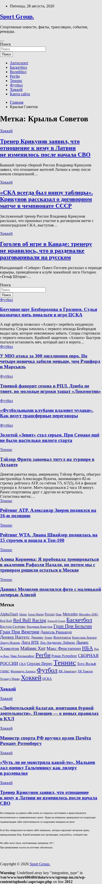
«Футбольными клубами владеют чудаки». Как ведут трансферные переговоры (46, 413)
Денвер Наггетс (15, 637)
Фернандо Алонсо (23, 671)
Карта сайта (20, 94)
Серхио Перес (39, 663)
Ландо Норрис (10, 642)
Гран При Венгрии (19, 631)
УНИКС (4, 671)
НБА (87, 648)
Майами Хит (33, 648)
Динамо (37, 637)
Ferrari (50, 614)
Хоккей (16, 89)
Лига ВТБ (30, 642)
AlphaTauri (9, 614)
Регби (15, 76)
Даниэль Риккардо (56, 632)
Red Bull (6, 621)
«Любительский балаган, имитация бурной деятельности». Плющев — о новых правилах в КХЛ (49, 713)
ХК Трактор (85, 671)
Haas (59, 614)
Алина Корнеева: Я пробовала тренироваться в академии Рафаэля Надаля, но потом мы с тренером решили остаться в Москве (49, 565)
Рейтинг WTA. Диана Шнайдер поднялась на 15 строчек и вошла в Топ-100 (49, 537)
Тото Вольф (86, 664)
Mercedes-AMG (88, 614)
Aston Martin (36, 614)
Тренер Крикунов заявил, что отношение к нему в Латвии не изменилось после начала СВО (45, 148)
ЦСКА (47, 679)
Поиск (5, 44)
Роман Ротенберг (64, 656)
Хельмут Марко (10, 679)
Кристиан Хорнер (84, 637)
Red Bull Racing (29, 620)
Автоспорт (19, 63)
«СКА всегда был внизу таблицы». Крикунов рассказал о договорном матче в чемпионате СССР (46, 199)
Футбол (16, 85)
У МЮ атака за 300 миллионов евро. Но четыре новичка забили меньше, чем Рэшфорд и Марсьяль (50, 361)
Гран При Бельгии (72, 626)
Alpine (23, 614)
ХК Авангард (67, 671)
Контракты (62, 637)
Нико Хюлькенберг (22, 656)
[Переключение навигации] (2, 41)
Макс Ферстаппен (64, 648)
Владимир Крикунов (39, 626)
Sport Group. (17, 16)
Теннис (16, 81)
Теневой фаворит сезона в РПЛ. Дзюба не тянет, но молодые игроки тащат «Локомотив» (50, 388)
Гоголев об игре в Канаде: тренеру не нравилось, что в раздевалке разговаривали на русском (46, 250)
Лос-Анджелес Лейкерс (57, 642)
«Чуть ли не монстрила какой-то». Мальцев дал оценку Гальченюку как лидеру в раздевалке (47, 768)
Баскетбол (18, 67)
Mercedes (70, 614)
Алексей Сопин (56, 621)
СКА (22, 664)
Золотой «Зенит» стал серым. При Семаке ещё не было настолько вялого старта (49, 437)
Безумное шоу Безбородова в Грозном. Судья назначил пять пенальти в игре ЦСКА (48, 312)
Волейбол (18, 72)
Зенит (48, 637)
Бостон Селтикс (13, 626)
